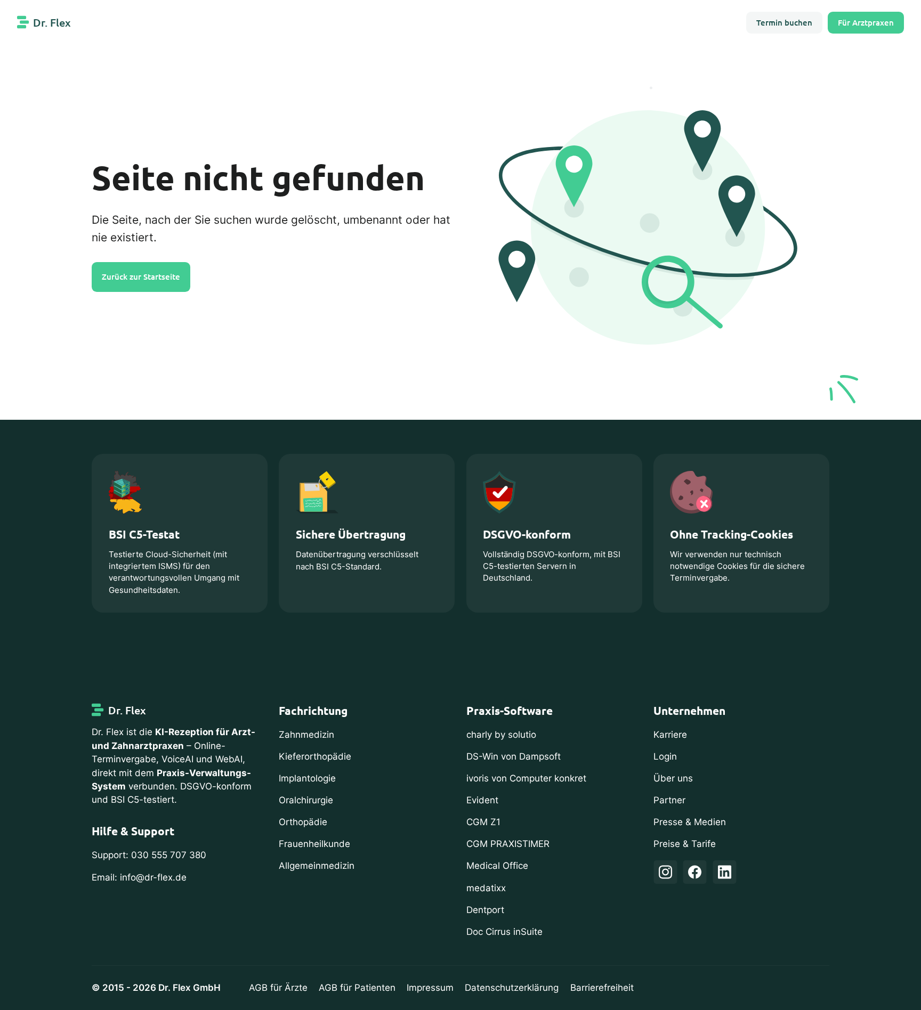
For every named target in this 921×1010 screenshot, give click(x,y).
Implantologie (307, 778)
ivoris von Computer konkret (526, 778)
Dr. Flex (52, 22)
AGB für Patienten (357, 987)
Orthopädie (303, 822)
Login (665, 756)
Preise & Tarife (684, 843)
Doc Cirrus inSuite (504, 931)
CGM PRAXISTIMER (508, 843)
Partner (669, 800)
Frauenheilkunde (314, 843)
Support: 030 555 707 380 (149, 855)
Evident (482, 800)
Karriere (670, 734)
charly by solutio (501, 734)
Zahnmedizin (306, 734)
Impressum (430, 987)
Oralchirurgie (306, 800)
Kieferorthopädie (315, 756)
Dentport (485, 910)
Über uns (673, 778)
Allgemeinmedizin (316, 865)
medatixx (486, 888)
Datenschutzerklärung (512, 987)
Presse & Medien (689, 822)
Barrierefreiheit (602, 987)
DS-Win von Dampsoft (513, 756)
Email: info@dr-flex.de (139, 877)
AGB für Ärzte (278, 987)
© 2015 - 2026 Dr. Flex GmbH (156, 987)
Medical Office (497, 865)
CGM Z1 (483, 822)
